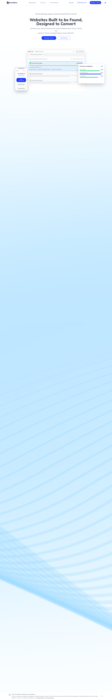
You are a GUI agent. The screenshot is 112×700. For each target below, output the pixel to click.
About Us (43, 2)
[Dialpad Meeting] (105, 2)
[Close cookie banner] (102, 696)
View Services (64, 38)
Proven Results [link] (54, 2)
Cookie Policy (40, 698)
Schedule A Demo (49, 38)
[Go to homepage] (12, 2)
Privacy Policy (50, 698)
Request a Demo (95, 2)
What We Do (32, 2)
